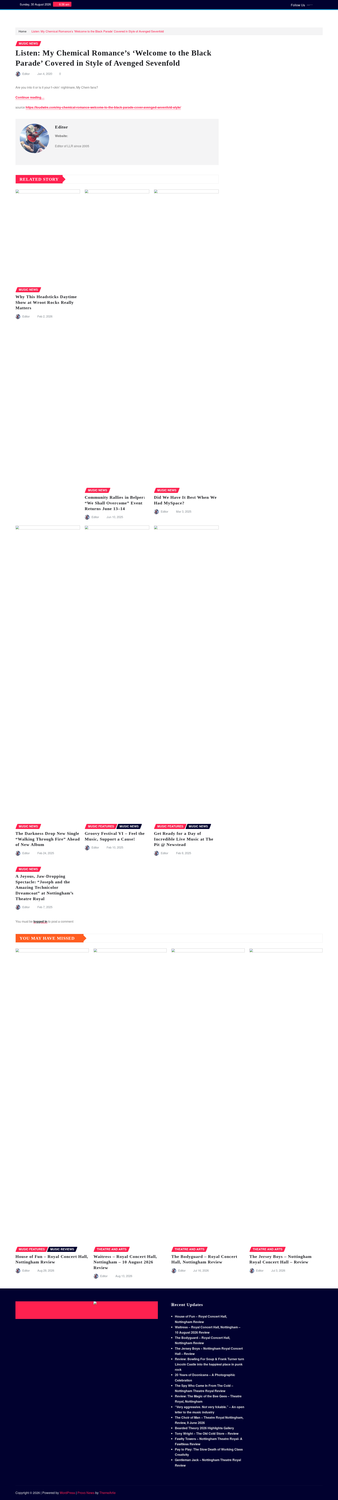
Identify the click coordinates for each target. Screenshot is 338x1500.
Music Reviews (42, 15)
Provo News (85, 1492)
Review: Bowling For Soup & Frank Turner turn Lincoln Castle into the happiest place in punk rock (209, 1364)
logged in (40, 921)
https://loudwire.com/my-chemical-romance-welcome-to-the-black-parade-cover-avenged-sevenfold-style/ (103, 107)
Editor (26, 74)
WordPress (67, 1492)
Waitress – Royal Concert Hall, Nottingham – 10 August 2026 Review (125, 1262)
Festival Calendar (189, 15)
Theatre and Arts (91, 15)
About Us (149, 15)
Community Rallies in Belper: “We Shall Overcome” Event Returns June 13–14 (115, 503)
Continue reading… (29, 97)
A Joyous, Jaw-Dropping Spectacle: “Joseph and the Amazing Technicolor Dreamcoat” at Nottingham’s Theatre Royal (44, 887)
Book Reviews (66, 15)
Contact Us (166, 15)
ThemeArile (107, 1492)
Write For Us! (130, 15)
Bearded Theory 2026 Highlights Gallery (204, 1428)
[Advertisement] (88, 1310)
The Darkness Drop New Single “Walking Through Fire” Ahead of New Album (47, 839)
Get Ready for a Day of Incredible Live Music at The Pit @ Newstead (183, 839)
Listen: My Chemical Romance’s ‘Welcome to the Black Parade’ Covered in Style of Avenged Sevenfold (97, 31)
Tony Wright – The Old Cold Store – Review (206, 1433)
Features (112, 15)
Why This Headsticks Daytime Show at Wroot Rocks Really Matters (46, 302)
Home (25, 15)
